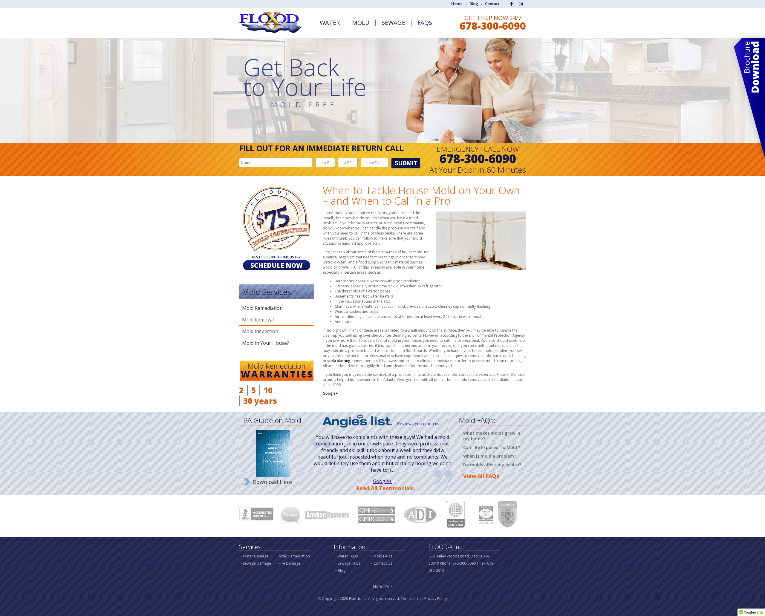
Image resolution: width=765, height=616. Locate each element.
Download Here (272, 481)
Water (330, 23)
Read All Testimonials (385, 488)
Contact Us (383, 563)
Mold (360, 23)
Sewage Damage (257, 563)
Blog (473, 3)
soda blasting (339, 360)
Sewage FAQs (349, 563)
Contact (492, 3)
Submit (405, 163)
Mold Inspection (260, 331)
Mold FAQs (383, 556)
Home (457, 3)
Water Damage (255, 556)
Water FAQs (348, 556)
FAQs (424, 23)
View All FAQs (481, 475)
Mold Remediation (262, 308)
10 (268, 390)
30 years (260, 401)
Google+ (330, 393)
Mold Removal (258, 319)
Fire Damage (289, 563)
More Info (382, 586)
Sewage (393, 23)
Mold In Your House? (265, 343)
